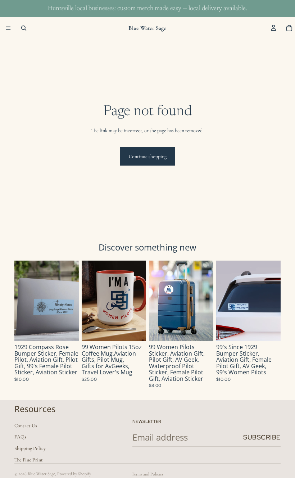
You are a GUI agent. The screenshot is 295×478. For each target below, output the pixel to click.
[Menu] (8, 28)
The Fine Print (28, 460)
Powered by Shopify (74, 473)
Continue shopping (148, 156)
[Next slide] (71, 301)
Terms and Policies (147, 474)
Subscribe (262, 437)
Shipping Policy (30, 448)
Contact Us (25, 426)
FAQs (20, 437)
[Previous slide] (22, 301)
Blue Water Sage (41, 473)
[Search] (24, 28)
